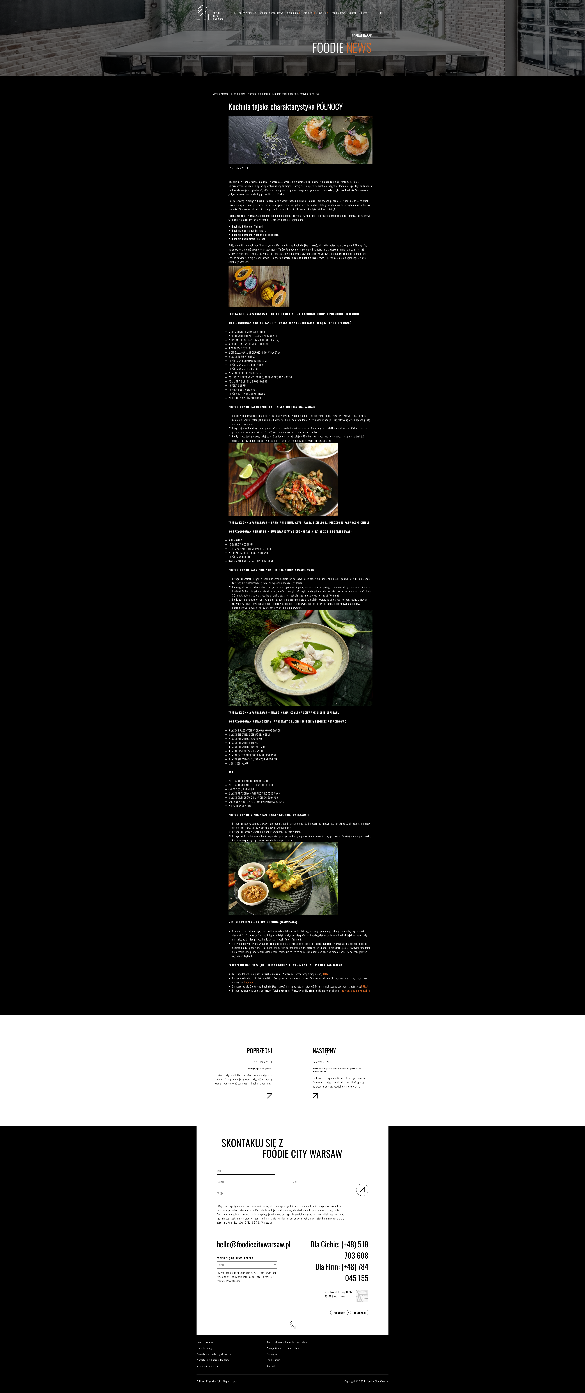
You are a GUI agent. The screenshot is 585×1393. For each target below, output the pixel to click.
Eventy (322, 13)
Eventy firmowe (205, 1342)
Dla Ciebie (292, 13)
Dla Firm (308, 13)
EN (387, 13)
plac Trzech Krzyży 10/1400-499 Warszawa (338, 1294)
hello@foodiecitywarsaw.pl (247, 1243)
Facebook (339, 1312)
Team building (204, 1348)
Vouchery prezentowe (272, 13)
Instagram (359, 1312)
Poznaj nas (273, 1354)
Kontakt (353, 13)
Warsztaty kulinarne (259, 94)
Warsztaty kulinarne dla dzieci (213, 1360)
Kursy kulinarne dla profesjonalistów (287, 1342)
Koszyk (365, 13)
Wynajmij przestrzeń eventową (284, 1348)
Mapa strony (230, 1381)
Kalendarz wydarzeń (245, 13)
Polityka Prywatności (208, 1381)
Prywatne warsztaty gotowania (214, 1354)
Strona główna (221, 94)
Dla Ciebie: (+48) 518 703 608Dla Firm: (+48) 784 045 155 (339, 1260)
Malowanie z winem (207, 1366)
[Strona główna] (210, 13)
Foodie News (338, 13)
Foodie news (273, 1360)
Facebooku (250, 982)
